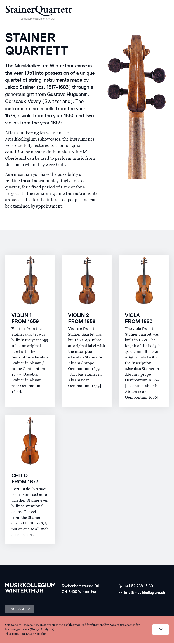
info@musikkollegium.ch (144, 592)
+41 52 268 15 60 (138, 586)
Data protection (36, 633)
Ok (161, 629)
